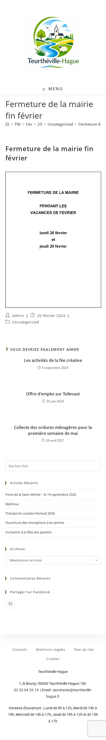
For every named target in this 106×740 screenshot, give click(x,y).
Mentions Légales (50, 649)
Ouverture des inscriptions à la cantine (34, 522)
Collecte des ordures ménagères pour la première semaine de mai (53, 430)
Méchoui (12, 504)
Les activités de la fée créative (53, 360)
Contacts (19, 649)
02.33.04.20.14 (26, 690)
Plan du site (84, 649)
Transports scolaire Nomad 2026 (30, 513)
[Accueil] (7, 124)
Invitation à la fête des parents (28, 532)
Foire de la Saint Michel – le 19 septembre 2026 (40, 494)
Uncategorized (25, 322)
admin (18, 315)
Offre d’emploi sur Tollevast (53, 394)
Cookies (52, 658)
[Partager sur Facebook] (10, 604)
